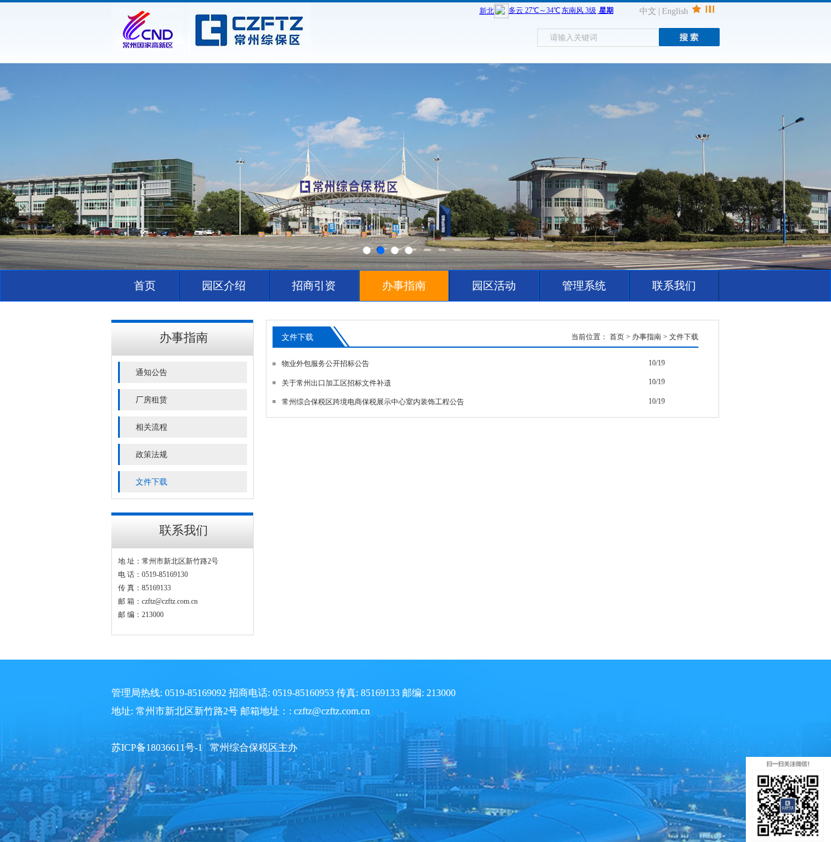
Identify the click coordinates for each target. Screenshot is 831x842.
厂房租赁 (151, 399)
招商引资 (314, 286)
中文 (647, 11)
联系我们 (674, 286)
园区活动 (494, 286)
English (675, 11)
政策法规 (151, 454)
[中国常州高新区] (149, 53)
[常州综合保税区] (249, 53)
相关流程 (151, 427)
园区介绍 (224, 286)
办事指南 (404, 286)
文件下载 (151, 481)
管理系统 (584, 286)
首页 (145, 286)
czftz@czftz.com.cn (170, 601)
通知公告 (151, 372)
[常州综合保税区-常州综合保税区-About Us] (415, 166)
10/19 (656, 363)
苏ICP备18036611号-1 (157, 747)
